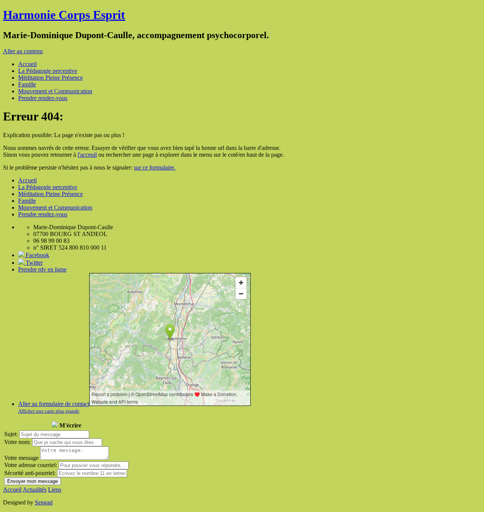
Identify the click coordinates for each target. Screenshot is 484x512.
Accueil (27, 64)
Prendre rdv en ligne (42, 269)
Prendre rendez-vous (42, 98)
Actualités (35, 489)
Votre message (21, 458)
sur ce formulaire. (154, 167)
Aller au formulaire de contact (53, 404)
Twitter (33, 262)
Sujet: (11, 434)
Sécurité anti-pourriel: (30, 473)
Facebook (36, 255)
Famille (27, 84)
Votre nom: (17, 442)
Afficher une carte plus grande (48, 411)
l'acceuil (87, 154)
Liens (54, 489)
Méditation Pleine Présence (50, 77)
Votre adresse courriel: (30, 465)
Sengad (44, 502)
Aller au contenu (23, 51)
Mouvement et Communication (55, 91)
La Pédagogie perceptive (47, 71)
